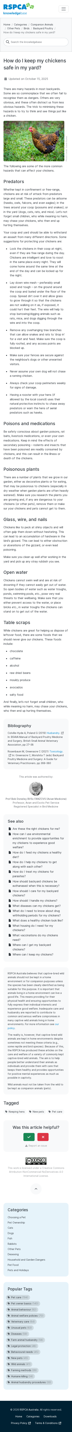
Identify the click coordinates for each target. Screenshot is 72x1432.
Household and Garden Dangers (26, 1259)
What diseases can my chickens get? (37, 906)
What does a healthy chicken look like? (38, 920)
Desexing (13, 1254)
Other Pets (13, 28)
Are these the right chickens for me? (36, 828)
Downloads (50, 1416)
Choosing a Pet (17, 1217)
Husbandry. (53, 732)
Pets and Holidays (18, 1270)
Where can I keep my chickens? (33, 954)
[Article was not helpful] (43, 1137)
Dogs (11, 1233)
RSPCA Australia (29, 1409)
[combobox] (36, 42)
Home (6, 24)
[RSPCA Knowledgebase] (18, 9)
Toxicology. (56, 751)
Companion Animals (42, 24)
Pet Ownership (16, 1222)
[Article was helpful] (29, 1137)
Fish (10, 1238)
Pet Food (13, 1264)
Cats (10, 1227)
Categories (20, 24)
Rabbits (12, 1243)
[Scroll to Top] (36, 1189)
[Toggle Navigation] (64, 8)
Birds (27, 28)
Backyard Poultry (43, 28)
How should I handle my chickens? (35, 900)
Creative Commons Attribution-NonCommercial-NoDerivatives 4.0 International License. (36, 1171)
